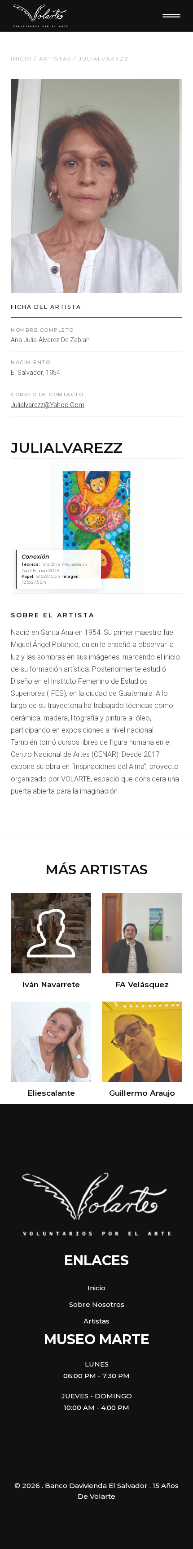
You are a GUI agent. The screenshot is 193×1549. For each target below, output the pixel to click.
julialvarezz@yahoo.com (47, 405)
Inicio (21, 58)
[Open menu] (171, 15)
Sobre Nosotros (96, 1304)
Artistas (55, 58)
